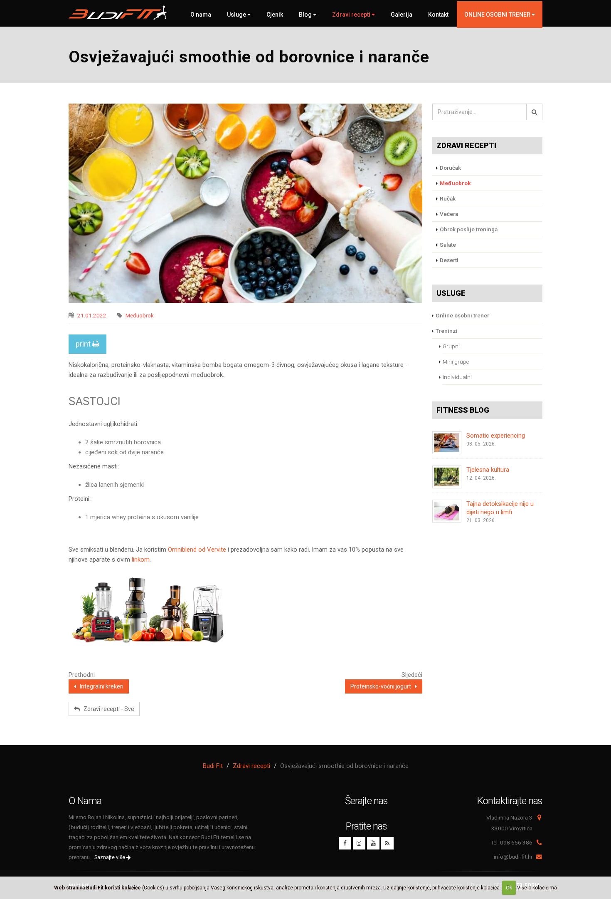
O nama (200, 14)
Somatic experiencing (495, 435)
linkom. (141, 559)
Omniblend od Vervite (197, 549)
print (84, 343)
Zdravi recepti (352, 14)
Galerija (401, 14)
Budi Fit (213, 766)
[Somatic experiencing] (446, 442)
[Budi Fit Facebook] (345, 843)
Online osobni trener (462, 315)
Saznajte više (110, 857)
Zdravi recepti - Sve (107, 709)
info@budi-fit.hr (513, 856)
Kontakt (438, 14)
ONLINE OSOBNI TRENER (498, 14)
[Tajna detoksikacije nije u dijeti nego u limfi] (446, 511)
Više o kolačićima (537, 888)
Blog (306, 14)
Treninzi (447, 330)
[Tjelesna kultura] (446, 477)
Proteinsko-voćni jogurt (382, 686)
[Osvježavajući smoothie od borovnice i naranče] (245, 203)
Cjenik (274, 14)
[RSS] (387, 843)
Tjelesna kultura (487, 469)
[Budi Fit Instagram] (359, 843)
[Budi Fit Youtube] (373, 843)
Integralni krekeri (99, 686)
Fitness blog (462, 410)
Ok (509, 888)
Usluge (237, 14)
